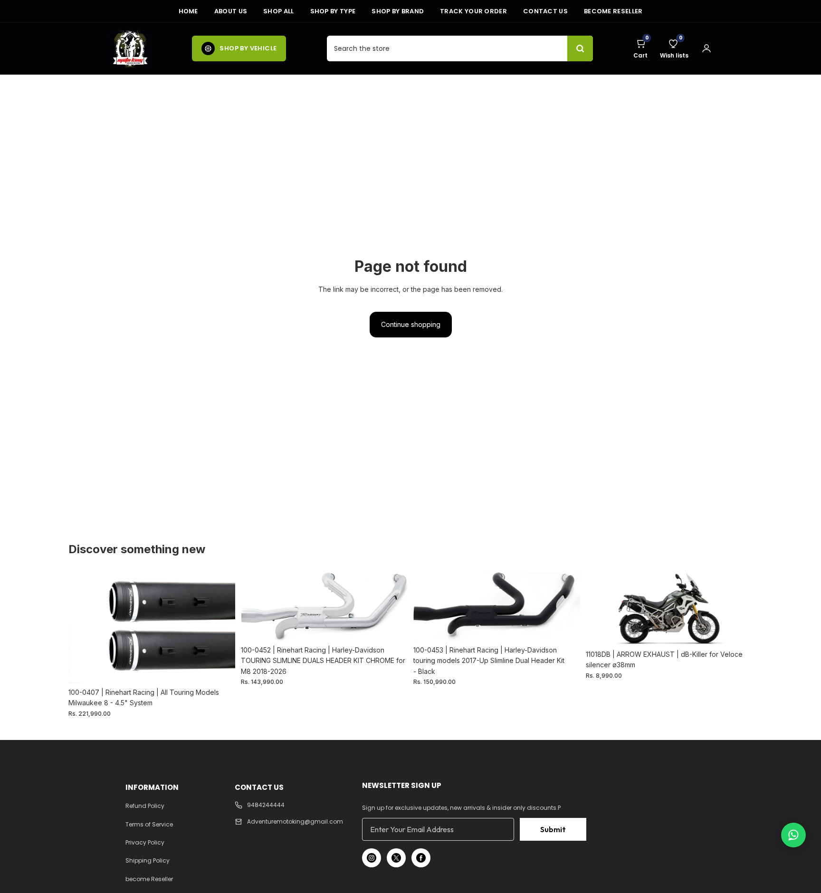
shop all (278, 11)
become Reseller (613, 11)
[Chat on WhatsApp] (793, 835)
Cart (640, 48)
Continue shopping (410, 324)
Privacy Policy (144, 842)
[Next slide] (221, 627)
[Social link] (371, 857)
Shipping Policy (147, 860)
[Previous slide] (82, 627)
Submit (553, 829)
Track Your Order (473, 11)
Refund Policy (144, 806)
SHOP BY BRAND (398, 11)
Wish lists (674, 48)
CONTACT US (545, 11)
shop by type (333, 11)
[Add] (220, 668)
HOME (188, 11)
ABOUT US (230, 11)
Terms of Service (149, 824)
